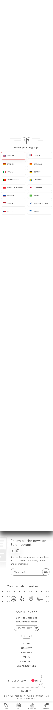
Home (26, 643)
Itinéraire (32, 708)
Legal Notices (26, 665)
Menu (26, 657)
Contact (26, 661)
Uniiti (28, 691)
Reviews (26, 652)
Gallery (26, 648)
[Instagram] (18, 551)
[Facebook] (13, 551)
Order (6, 708)
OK (46, 571)
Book (18, 708)
